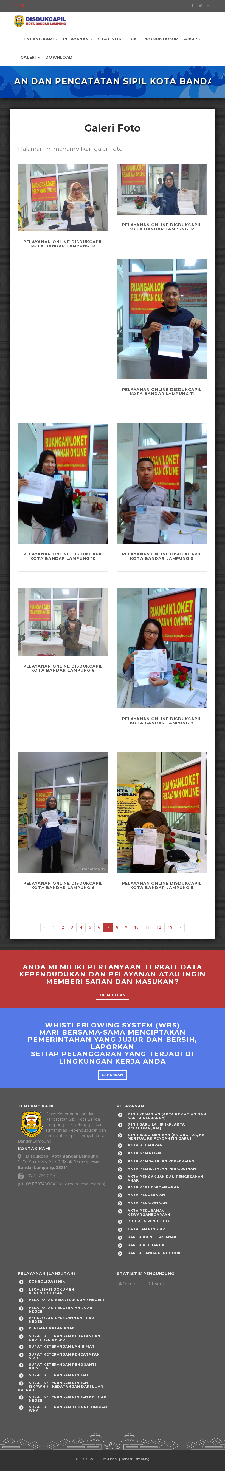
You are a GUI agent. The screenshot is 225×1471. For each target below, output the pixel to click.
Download (58, 57)
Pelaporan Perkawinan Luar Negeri (61, 1320)
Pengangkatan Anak (52, 1328)
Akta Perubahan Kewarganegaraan (149, 1212)
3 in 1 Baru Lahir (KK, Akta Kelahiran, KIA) (156, 1126)
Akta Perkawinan (147, 1203)
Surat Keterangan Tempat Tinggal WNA (68, 1409)
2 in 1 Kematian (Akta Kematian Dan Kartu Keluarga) (167, 1116)
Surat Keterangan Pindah (58, 1375)
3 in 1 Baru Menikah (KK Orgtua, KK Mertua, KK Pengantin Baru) (166, 1136)
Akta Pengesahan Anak (153, 1187)
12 (159, 927)
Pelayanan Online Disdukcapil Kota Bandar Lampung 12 (162, 226)
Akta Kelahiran (145, 1145)
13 (170, 927)
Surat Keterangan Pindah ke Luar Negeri (67, 1398)
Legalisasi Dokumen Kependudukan (51, 1291)
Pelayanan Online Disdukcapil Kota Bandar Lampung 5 (162, 885)
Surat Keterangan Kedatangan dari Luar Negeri (64, 1338)
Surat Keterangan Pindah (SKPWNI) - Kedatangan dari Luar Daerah (60, 1386)
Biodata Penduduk (149, 1221)
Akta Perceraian (146, 1195)
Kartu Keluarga (146, 1245)
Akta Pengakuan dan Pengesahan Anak (166, 1178)
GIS (134, 38)
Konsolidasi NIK (47, 1281)
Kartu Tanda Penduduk (154, 1253)
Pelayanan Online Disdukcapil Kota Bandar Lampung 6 (63, 885)
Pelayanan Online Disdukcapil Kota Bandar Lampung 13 (63, 243)
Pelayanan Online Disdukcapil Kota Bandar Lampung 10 (63, 556)
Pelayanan (76, 38)
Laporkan (112, 1075)
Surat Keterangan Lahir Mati (62, 1346)
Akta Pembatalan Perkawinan (162, 1169)
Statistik (110, 38)
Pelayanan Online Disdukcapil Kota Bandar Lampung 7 (162, 720)
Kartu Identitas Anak (152, 1237)
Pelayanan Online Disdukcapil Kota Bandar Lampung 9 (162, 556)
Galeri (29, 57)
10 (136, 927)
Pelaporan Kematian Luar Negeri (66, 1300)
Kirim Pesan (112, 995)
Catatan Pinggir (146, 1229)
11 (147, 927)
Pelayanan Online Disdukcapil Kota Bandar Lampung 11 (162, 391)
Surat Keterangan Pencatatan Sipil (64, 1356)
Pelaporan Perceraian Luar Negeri (60, 1309)
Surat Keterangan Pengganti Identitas (62, 1366)
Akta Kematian (144, 1153)
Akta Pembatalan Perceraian (161, 1161)
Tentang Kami (38, 38)
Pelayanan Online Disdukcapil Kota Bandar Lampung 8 (63, 668)
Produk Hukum (161, 38)
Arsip (191, 38)
